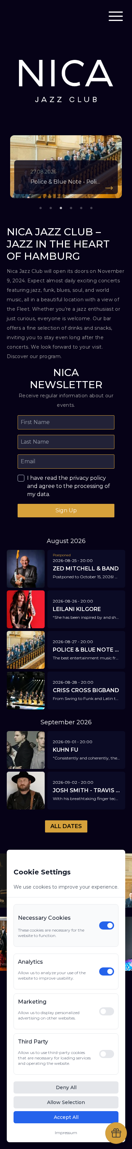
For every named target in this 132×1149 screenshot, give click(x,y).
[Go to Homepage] (28, 16)
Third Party (33, 1041)
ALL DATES (66, 826)
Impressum (66, 1132)
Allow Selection (66, 1102)
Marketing (32, 1002)
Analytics (30, 962)
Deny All (66, 1087)
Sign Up (66, 510)
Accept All (66, 1117)
